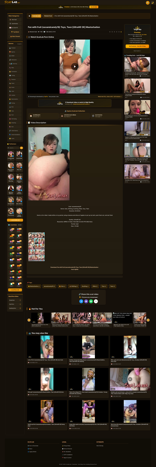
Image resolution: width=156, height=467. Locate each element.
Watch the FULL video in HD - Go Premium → (109, 96)
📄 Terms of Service (67, 448)
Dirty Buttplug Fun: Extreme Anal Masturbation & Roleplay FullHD (136, 116)
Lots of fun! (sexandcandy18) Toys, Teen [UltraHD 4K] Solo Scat (45, 360)
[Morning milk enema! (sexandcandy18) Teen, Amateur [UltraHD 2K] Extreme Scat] (130, 411)
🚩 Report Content (67, 457)
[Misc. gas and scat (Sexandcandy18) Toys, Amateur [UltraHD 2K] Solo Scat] (130, 347)
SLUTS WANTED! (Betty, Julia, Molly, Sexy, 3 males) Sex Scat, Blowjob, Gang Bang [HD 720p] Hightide (81, 326)
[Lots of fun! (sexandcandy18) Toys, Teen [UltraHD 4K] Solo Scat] (47, 347)
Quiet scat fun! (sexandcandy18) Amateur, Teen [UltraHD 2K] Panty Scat (46, 425)
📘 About (30, 448)
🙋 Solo (61, 286)
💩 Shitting (72, 286)
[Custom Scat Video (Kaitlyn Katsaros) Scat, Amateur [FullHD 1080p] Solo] (143, 318)
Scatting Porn (12, 308)
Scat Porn (11, 304)
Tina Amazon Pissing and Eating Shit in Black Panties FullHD (135, 95)
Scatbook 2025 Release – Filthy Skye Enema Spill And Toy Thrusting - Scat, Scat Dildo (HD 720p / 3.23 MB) (136, 159)
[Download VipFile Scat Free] (12, 2)
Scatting (84, 286)
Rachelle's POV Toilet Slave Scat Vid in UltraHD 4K (137, 180)
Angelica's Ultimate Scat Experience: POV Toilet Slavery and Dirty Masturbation (136, 138)
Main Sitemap (100, 445)
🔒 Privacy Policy (66, 445)
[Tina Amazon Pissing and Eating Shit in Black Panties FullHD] (137, 86)
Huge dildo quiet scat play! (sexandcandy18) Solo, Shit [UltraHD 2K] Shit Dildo (88, 425)
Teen (111, 286)
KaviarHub (11, 300)
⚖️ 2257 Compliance (67, 454)
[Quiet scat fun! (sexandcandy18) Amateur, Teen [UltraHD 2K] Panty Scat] (47, 411)
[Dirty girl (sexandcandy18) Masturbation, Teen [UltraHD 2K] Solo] (47, 379)
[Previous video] (29, 320)
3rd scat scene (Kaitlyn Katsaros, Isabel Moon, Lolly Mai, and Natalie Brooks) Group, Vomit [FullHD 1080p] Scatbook (101, 326)
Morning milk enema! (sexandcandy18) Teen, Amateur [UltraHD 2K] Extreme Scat (129, 425)
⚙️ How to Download (33, 445)
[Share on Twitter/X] (96, 301)
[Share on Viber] (86, 301)
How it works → (137, 51)
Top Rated (15, 32)
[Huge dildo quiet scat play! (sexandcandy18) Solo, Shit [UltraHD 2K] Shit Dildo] (88, 411)
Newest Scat (48, 16)
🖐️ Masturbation (33, 286)
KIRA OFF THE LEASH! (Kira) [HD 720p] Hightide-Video (121, 325)
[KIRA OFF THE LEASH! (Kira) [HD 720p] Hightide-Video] (122, 318)
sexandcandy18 (48, 286)
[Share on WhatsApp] (91, 301)
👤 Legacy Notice (32, 451)
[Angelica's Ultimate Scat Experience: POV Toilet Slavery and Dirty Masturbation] (137, 128)
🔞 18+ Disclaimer (66, 451)
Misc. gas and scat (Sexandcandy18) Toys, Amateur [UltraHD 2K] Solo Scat (129, 360)
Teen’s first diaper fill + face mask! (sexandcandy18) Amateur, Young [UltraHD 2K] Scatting (88, 392)
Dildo (94, 286)
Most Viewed (15, 36)
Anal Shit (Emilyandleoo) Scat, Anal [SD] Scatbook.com (40, 325)
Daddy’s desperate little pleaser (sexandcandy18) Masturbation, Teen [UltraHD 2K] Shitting (87, 360)
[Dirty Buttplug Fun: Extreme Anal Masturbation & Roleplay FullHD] (137, 107)
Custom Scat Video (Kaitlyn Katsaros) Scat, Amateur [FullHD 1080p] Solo (143, 325)
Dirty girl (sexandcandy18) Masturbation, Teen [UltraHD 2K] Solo (46, 392)
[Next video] (148, 320)
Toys (103, 286)
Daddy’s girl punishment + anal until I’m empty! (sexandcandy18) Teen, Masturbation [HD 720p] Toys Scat (129, 392)
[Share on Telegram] (81, 301)
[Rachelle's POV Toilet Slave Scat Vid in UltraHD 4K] (137, 171)
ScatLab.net (36, 16)
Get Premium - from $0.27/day (137, 46)
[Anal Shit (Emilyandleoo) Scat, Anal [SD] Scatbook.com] (40, 318)
